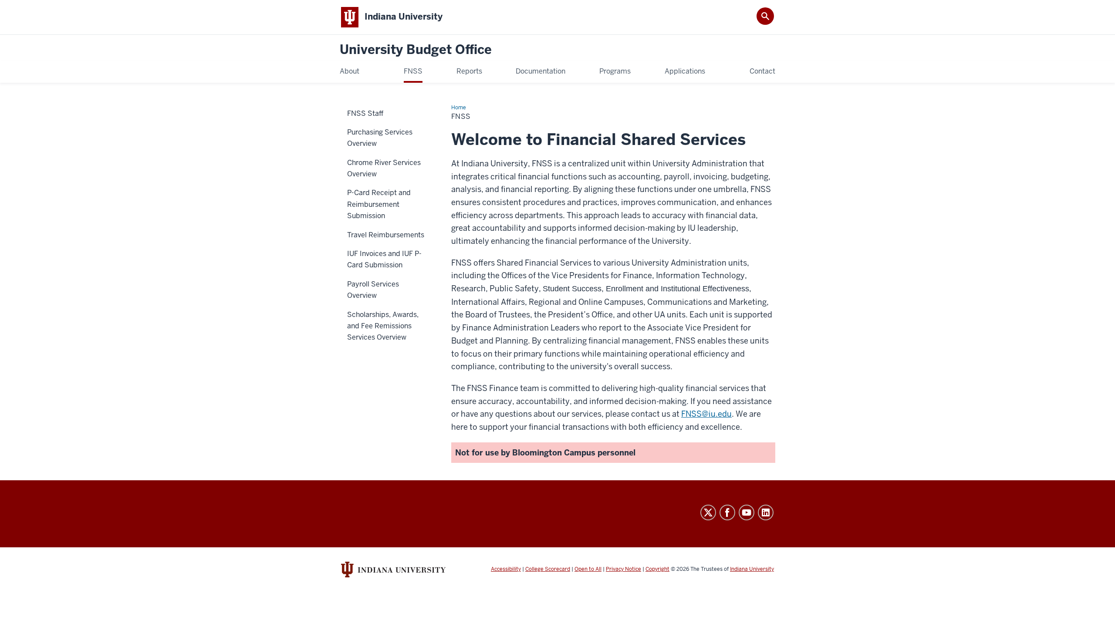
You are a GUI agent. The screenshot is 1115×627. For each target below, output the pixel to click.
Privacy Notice (623, 569)
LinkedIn (766, 512)
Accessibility (506, 569)
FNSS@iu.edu (706, 414)
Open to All (587, 569)
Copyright (657, 569)
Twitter (708, 512)
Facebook (727, 512)
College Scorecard (547, 569)
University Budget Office (416, 50)
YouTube (746, 512)
